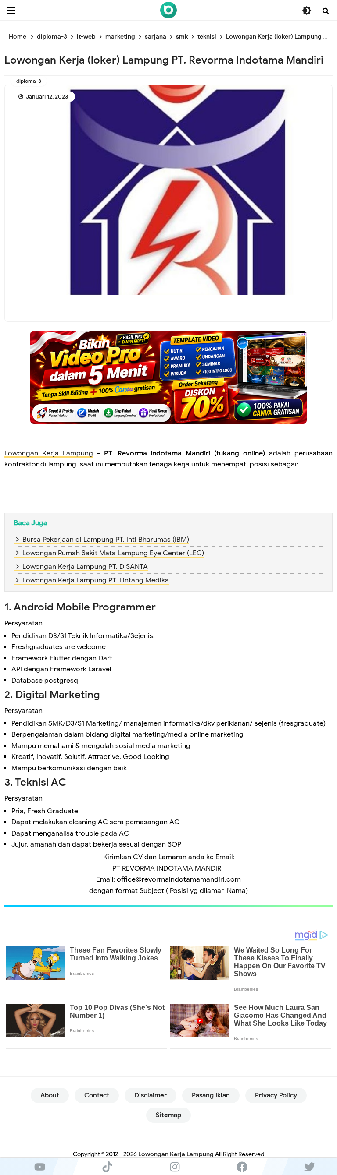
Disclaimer (150, 1095)
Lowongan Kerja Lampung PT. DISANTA (85, 566)
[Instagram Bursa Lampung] (174, 1166)
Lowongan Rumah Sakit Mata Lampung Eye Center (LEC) (113, 553)
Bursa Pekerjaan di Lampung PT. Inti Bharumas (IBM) (105, 539)
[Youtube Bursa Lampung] (40, 1166)
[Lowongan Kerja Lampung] (168, 10)
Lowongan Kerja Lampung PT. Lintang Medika (95, 580)
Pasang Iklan (211, 1095)
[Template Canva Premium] (168, 377)
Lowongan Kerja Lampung (48, 453)
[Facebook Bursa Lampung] (242, 1166)
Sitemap (168, 1115)
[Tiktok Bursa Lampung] (107, 1166)
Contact (96, 1095)
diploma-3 (28, 81)
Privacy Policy (276, 1095)
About (49, 1095)
